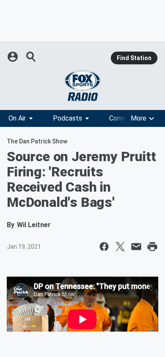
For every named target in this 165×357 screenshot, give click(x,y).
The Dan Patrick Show (37, 141)
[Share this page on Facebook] (104, 247)
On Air (17, 118)
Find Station (134, 58)
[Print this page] (152, 247)
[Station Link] (82, 85)
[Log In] (13, 57)
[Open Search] (31, 57)
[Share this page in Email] (136, 247)
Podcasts (67, 118)
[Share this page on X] (120, 247)
